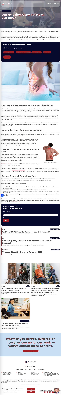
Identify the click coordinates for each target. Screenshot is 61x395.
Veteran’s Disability (55, 249)
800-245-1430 (51, 3)
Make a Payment (41, 369)
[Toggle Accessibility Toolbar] (2, 195)
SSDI (28, 286)
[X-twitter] (47, 392)
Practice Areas (28, 369)
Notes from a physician (6, 163)
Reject (31, 391)
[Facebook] (45, 392)
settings (15, 391)
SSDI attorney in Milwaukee (18, 170)
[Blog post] (15, 273)
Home (17, 369)
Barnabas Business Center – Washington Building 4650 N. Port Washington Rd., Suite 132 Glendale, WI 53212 (51, 374)
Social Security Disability (54, 229)
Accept (30, 389)
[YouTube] (53, 392)
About (21, 369)
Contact (34, 369)
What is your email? (8, 211)
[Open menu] (57, 3)
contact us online (16, 201)
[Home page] (30, 362)
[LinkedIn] (50, 392)
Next (7, 57)
